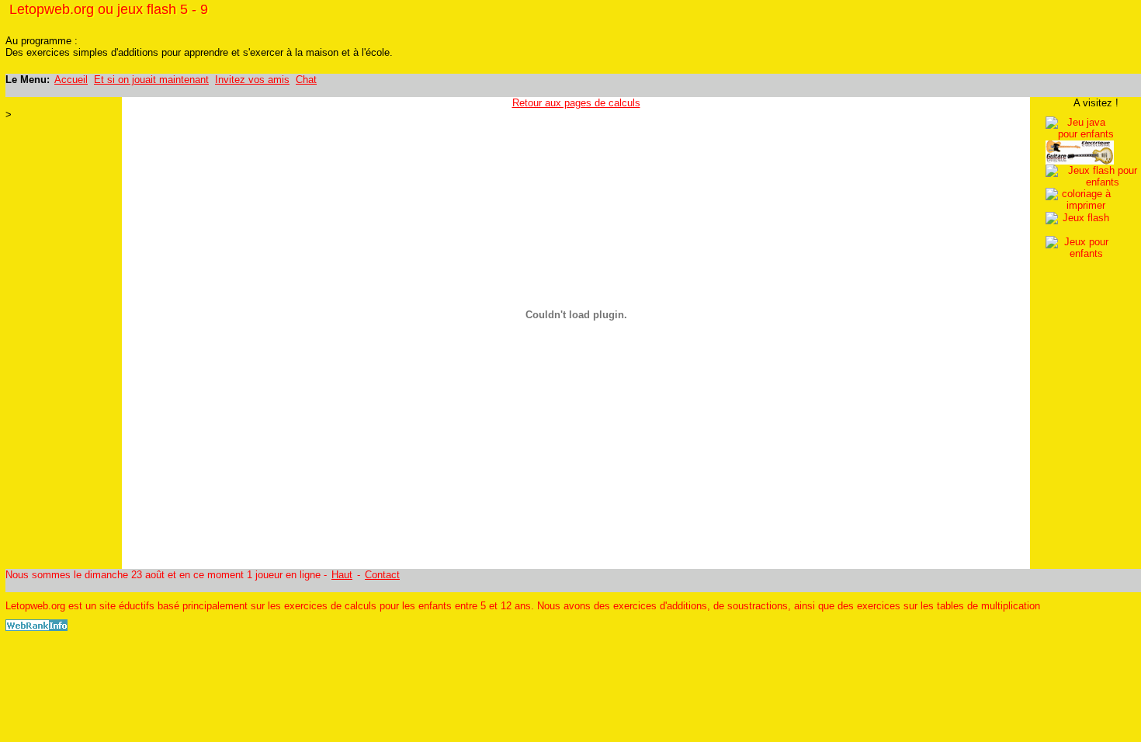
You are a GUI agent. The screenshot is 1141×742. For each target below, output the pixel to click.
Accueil (71, 79)
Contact (382, 575)
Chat (306, 79)
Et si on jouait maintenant (151, 79)
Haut (341, 575)
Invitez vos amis (252, 79)
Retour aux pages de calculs (576, 103)
